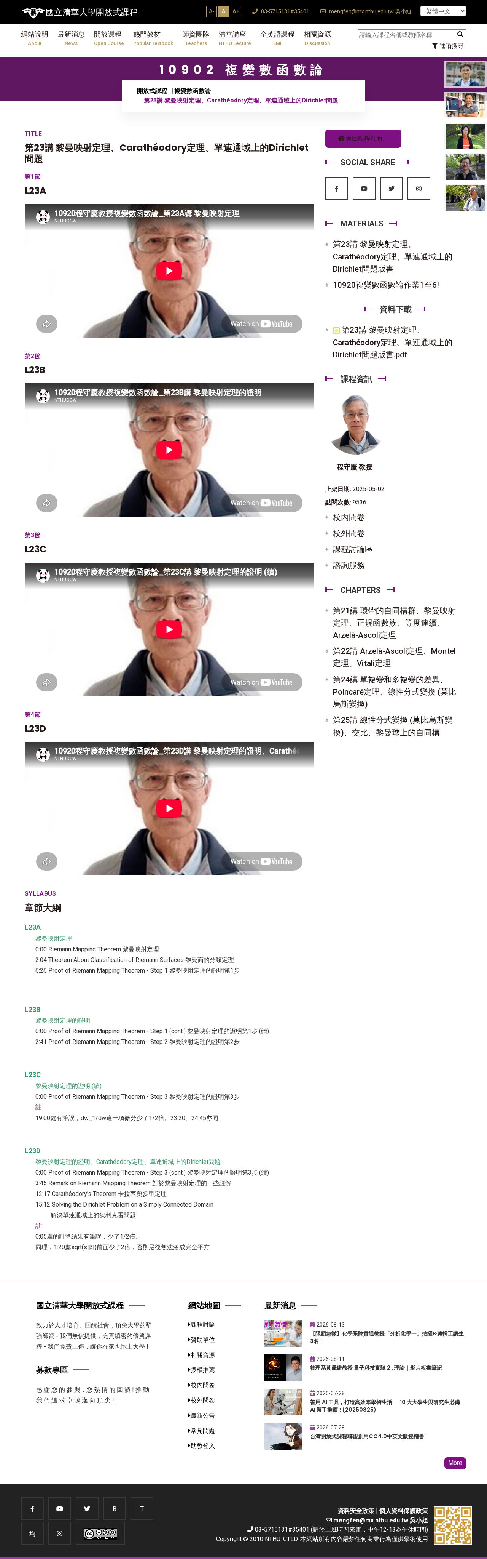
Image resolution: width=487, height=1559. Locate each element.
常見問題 (203, 1430)
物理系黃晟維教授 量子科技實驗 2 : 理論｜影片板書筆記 (376, 1368)
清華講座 (235, 38)
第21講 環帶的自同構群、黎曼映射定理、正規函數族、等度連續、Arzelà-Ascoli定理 (394, 623)
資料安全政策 (356, 1510)
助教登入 (203, 1445)
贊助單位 (203, 1339)
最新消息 (71, 38)
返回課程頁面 (363, 138)
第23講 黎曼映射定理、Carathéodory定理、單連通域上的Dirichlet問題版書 (392, 256)
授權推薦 (203, 1369)
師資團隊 (196, 38)
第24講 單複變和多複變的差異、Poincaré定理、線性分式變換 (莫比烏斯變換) (394, 692)
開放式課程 (152, 90)
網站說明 (34, 38)
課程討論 (203, 1324)
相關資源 (317, 38)
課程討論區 (353, 549)
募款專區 (52, 1369)
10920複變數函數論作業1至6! (386, 285)
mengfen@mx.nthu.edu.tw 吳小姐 (369, 11)
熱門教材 (153, 38)
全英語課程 (277, 38)
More (455, 1462)
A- (212, 11)
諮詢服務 (349, 565)
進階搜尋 (451, 46)
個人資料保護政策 (403, 1510)
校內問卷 (349, 517)
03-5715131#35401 (284, 11)
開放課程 (109, 38)
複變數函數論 (192, 90)
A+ (235, 11)
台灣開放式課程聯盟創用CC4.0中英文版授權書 (367, 1436)
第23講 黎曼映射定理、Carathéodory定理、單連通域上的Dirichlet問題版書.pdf (392, 342)
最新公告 (203, 1415)
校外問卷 (349, 533)
